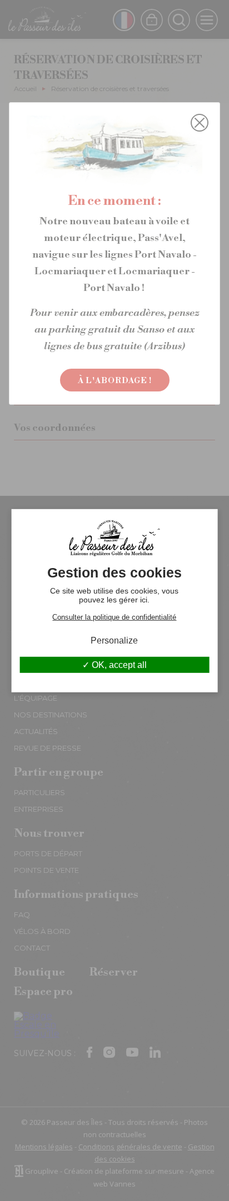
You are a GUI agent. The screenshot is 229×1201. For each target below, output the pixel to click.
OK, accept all (118, 665)
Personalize (114, 640)
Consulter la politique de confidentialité (114, 616)
